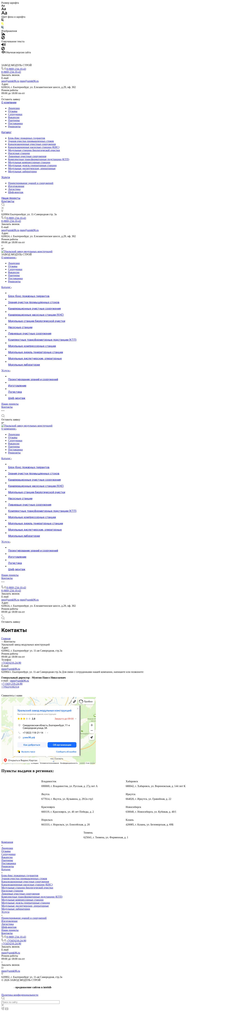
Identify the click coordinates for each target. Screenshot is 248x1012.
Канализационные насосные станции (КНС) (33, 147)
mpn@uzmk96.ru (29, 81)
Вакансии (13, 117)
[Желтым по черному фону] (2, 24)
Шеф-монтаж (15, 192)
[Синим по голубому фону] (2, 27)
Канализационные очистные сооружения (32, 144)
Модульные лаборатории (22, 171)
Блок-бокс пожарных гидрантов (26, 138)
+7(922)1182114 (10, 686)
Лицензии (14, 108)
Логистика (14, 189)
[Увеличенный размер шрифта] (4, 13)
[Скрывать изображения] (3, 38)
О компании (8, 102)
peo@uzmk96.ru (10, 81)
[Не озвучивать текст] (3, 49)
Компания (7, 842)
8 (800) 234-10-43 (16, 68)
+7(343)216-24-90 (11, 662)
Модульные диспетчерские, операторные (32, 168)
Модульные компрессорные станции (29, 162)
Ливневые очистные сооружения (27, 156)
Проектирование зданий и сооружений (30, 183)
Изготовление (16, 186)
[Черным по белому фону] (2, 20)
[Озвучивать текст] (3, 45)
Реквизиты (14, 126)
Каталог (6, 132)
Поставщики (15, 123)
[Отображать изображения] (3, 34)
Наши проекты (10, 198)
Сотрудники (15, 114)
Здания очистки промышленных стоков (31, 141)
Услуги (5, 177)
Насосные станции (19, 153)
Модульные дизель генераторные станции (32, 165)
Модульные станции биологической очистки (34, 150)
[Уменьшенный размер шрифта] (3, 5)
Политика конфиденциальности (19, 994)
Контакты (7, 201)
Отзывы (12, 111)
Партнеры (14, 120)
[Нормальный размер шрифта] (3, 9)
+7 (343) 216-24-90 (11, 683)
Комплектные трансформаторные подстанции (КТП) (38, 159)
